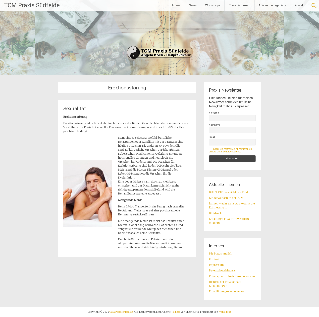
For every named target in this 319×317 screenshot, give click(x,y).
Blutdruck (215, 213)
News (193, 5)
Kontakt (300, 5)
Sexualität (74, 108)
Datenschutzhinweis (222, 270)
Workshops (212, 5)
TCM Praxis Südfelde (32, 5)
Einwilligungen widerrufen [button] (226, 291)
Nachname (214, 125)
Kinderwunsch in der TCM (226, 197)
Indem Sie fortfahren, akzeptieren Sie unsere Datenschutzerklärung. (230, 150)
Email (212, 137)
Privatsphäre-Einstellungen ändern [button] (232, 276)
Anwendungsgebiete (272, 5)
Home (176, 5)
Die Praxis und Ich (220, 253)
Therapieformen (239, 5)
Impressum (216, 264)
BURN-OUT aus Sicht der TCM (228, 192)
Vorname (214, 112)
